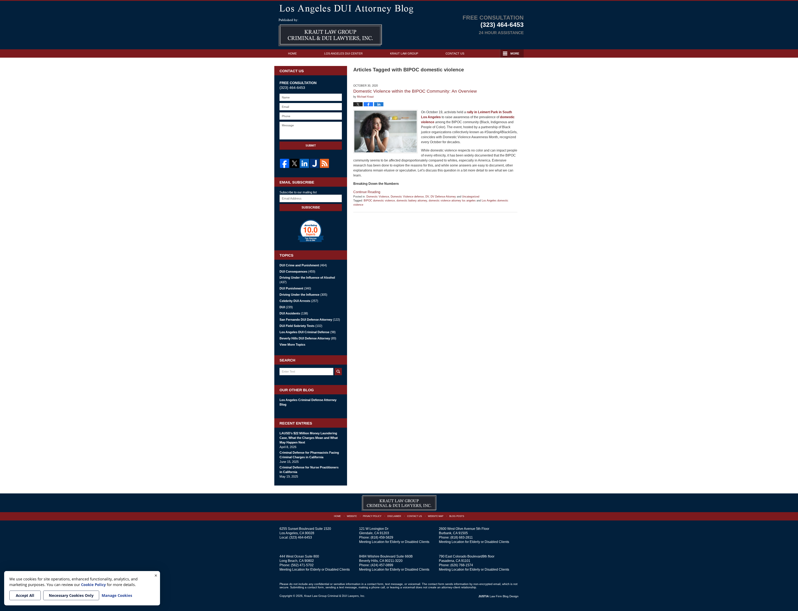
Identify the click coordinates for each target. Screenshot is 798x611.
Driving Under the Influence (303, 294)
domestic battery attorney (412, 200)
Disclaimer (394, 516)
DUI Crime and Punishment (303, 265)
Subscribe (311, 207)
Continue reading (366, 192)
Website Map (435, 516)
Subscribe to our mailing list (298, 192)
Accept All (25, 595)
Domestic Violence (377, 196)
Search (338, 371)
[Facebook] (284, 163)
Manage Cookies (117, 595)
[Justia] (314, 163)
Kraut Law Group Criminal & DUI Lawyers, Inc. (334, 595)
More (514, 53)
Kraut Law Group (404, 53)
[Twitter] (294, 163)
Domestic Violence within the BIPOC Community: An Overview (415, 91)
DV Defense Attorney (443, 196)
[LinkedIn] (304, 163)
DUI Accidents (294, 313)
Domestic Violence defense (407, 196)
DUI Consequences (297, 271)
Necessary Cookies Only (71, 595)
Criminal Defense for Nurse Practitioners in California (309, 470)
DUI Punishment (295, 288)
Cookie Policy (93, 584)
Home (292, 53)
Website (352, 516)
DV (427, 196)
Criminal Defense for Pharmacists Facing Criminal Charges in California (309, 455)
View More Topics (292, 344)
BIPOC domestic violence (379, 200)
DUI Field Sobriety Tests (301, 326)
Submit (310, 145)
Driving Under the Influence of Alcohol (307, 280)
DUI (286, 307)
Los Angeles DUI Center (343, 53)
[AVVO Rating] (311, 231)
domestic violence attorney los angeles (452, 200)
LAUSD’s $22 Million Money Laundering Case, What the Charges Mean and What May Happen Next (309, 437)
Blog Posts (456, 516)
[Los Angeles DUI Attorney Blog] (399, 8)
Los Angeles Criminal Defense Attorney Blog (308, 402)
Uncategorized (470, 196)
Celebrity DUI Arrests (299, 301)
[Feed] (324, 163)
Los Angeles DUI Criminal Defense (308, 332)
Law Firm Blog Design (498, 596)
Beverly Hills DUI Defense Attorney (308, 338)
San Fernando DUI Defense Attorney (310, 319)
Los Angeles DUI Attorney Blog (330, 32)
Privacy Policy (372, 516)
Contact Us (455, 53)
